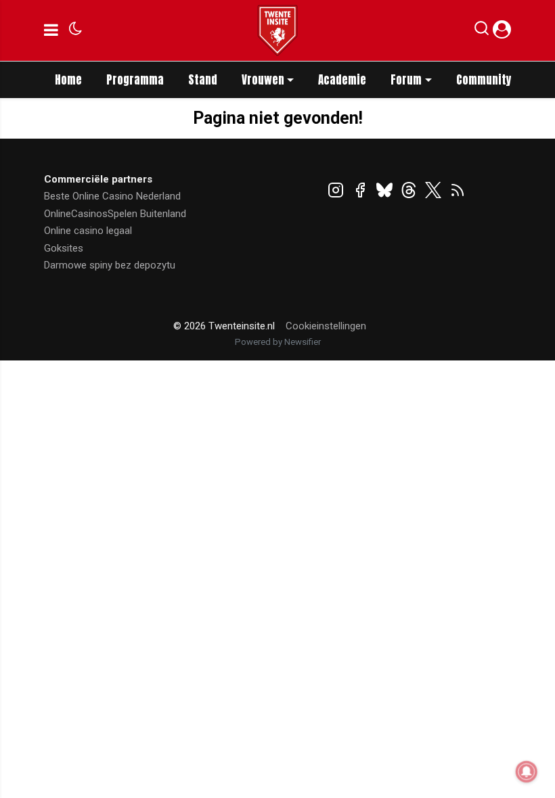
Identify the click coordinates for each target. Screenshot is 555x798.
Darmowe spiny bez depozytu (109, 265)
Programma (135, 80)
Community (484, 80)
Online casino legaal (88, 231)
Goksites (63, 248)
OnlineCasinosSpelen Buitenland (115, 214)
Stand (202, 80)
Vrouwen (263, 80)
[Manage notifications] (526, 771)
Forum (406, 80)
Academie (342, 80)
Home (68, 80)
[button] (481, 31)
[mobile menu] (51, 30)
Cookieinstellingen (326, 326)
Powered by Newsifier (278, 342)
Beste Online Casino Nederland (112, 196)
